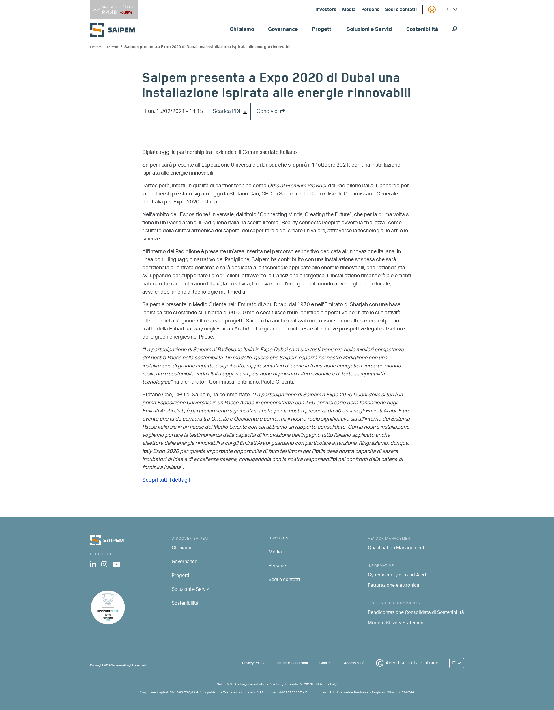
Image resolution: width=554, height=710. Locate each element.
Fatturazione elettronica (393, 585)
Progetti (322, 30)
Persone (370, 10)
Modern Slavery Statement (396, 623)
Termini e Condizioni (292, 663)
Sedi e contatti (401, 10)
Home (95, 47)
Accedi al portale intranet (412, 663)
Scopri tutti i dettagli (166, 480)
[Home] (114, 30)
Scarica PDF (228, 111)
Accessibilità (354, 663)
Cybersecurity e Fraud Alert (397, 575)
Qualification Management (396, 548)
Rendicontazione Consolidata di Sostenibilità (416, 613)
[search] (454, 30)
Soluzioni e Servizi (369, 30)
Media (348, 10)
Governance (283, 30)
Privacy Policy (253, 663)
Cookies (325, 663)
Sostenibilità (422, 30)
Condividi (268, 111)
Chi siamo (242, 30)
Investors (325, 10)
